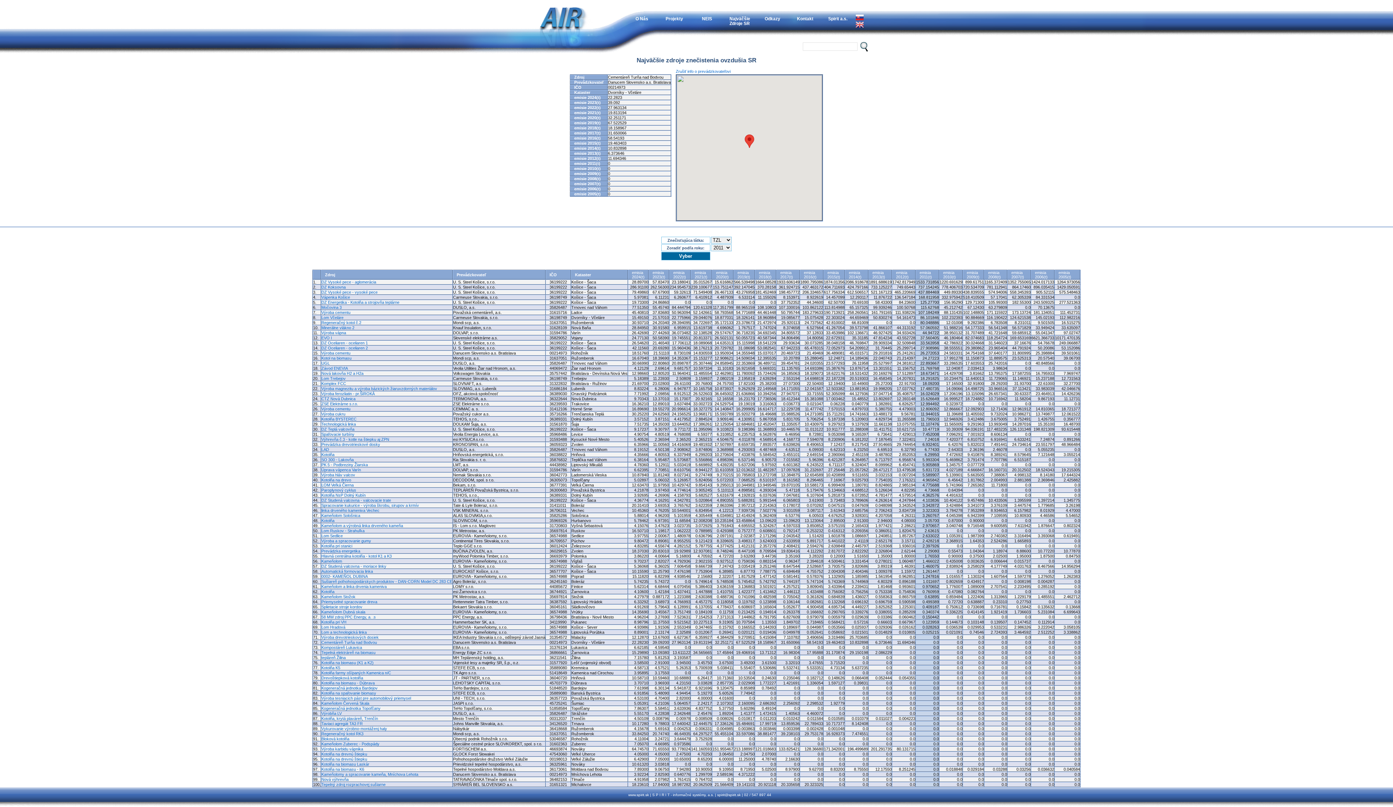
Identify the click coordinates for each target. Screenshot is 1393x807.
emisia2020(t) (722, 274)
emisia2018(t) (765, 274)
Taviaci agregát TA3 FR (342, 723)
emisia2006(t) (1041, 274)
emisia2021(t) (701, 274)
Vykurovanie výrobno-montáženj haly (354, 729)
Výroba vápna (333, 333)
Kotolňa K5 (330, 668)
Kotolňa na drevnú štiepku (344, 754)
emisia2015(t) (833, 274)
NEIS (707, 18)
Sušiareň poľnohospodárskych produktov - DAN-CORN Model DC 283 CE (386, 581)
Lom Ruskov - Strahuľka (343, 531)
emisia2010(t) (949, 274)
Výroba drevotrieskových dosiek (350, 637)
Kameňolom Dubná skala (343, 612)
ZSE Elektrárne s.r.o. (339, 404)
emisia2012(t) (902, 274)
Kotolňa (327, 454)
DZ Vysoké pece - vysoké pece (349, 292)
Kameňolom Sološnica (340, 515)
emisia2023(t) (659, 274)
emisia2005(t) (1065, 274)
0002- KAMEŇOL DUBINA (344, 576)
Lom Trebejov (333, 378)
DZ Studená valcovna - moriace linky (353, 566)
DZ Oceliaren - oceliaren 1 (344, 343)
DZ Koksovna (333, 287)
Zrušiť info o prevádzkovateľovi (703, 71)
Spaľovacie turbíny (337, 434)
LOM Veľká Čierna (337, 485)
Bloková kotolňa (335, 739)
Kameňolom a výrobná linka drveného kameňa (362, 525)
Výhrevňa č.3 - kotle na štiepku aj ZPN (355, 439)
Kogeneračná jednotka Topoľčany (351, 708)
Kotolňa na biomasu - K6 (342, 769)
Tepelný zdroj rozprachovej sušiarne (353, 784)
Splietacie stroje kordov (341, 607)
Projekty (674, 18)
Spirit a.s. (837, 18)
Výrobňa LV (331, 713)
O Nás (642, 18)
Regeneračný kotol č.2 (341, 322)
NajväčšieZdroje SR (740, 21)
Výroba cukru (333, 414)
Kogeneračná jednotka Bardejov (349, 688)
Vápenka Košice (335, 297)
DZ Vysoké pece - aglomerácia (348, 282)
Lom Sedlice (332, 536)
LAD (325, 449)
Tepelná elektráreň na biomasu (348, 652)
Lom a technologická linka (344, 632)
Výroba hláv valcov (338, 475)
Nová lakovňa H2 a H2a (342, 373)
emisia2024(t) (638, 274)
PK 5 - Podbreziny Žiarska (344, 465)
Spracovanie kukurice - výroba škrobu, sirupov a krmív (370, 505)
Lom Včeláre (332, 317)
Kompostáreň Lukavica (341, 647)
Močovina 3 (331, 307)
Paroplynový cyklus (338, 490)
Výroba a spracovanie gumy (346, 541)
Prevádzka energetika (340, 551)
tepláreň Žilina (333, 657)
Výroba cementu (335, 312)
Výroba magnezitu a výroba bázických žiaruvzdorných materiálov (379, 388)
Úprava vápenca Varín (341, 470)
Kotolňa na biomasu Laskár (345, 764)
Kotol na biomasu (336, 358)
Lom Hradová (333, 627)
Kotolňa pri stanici (336, 546)
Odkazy (772, 18)
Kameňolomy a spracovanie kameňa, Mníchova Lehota (369, 774)
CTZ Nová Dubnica (338, 399)
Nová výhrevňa (335, 779)
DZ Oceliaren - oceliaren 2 (344, 348)
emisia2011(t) (926, 274)
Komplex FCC (333, 383)
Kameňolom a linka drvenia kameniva (354, 586)
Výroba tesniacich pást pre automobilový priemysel (366, 698)
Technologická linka (338, 424)
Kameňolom (331, 561)
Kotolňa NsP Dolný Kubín (343, 495)
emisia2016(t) (810, 274)
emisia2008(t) (994, 274)
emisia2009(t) (973, 274)
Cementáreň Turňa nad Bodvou (349, 642)
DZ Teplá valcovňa (337, 429)
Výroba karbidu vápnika (342, 749)
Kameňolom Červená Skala (345, 703)
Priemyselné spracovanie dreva (349, 602)
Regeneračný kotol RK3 (342, 734)
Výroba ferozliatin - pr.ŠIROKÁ (348, 394)
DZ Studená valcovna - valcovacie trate (356, 500)
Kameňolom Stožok (338, 597)
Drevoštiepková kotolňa (342, 678)
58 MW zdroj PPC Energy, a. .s (348, 617)
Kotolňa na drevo (336, 480)
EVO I (326, 338)
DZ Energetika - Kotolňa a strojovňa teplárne (360, 302)
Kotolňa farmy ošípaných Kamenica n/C (356, 673)
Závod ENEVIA (334, 368)
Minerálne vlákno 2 (337, 328)
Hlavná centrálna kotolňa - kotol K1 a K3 (356, 556)
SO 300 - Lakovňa (337, 460)
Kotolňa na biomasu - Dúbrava (348, 683)
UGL (325, 363)
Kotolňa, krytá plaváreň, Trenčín (349, 718)
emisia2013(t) (878, 274)
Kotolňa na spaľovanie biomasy (348, 693)
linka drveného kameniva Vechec (350, 510)
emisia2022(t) (679, 274)
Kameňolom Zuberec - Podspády (350, 744)
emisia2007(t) (1017, 274)
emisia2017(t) (786, 274)
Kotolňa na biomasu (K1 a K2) (347, 663)
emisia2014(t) (855, 274)
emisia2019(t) (743, 274)
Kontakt (805, 18)
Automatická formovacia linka (347, 571)
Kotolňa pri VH (333, 622)
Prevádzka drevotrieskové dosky (350, 444)
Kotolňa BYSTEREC (339, 419)
